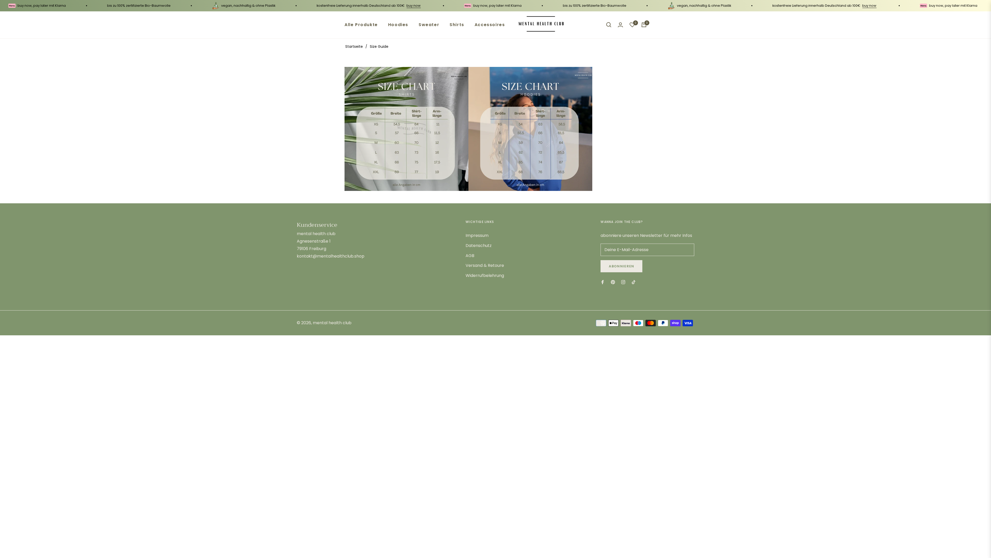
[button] (608, 24)
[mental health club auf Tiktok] (635, 282)
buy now (392, 5)
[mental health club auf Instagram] (623, 282)
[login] (620, 25)
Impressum (477, 235)
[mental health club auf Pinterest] (613, 282)
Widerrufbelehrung (485, 275)
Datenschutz (479, 246)
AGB (470, 256)
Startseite (354, 46)
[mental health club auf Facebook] (603, 282)
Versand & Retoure (485, 265)
